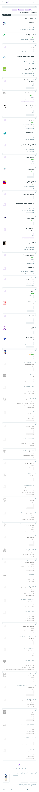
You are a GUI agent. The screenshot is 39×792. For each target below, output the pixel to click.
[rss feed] (25, 769)
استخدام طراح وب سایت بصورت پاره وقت (28, 12)
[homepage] (19, 765)
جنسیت (3, 9)
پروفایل (4, 791)
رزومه (12, 791)
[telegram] (19, 769)
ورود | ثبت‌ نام (5, 2)
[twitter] (17, 769)
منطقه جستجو (8, 9)
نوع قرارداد (15, 9)
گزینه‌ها (27, 791)
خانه (35, 791)
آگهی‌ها (19, 791)
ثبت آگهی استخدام (6, 14)
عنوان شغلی (21, 9)
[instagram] (14, 769)
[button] (34, 10)
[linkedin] (22, 769)
